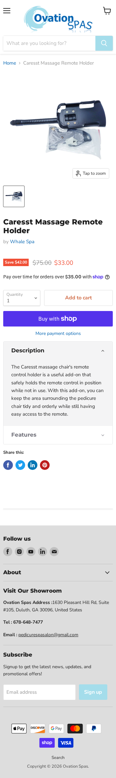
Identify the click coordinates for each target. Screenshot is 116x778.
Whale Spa (22, 241)
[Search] (104, 43)
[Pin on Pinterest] (45, 465)
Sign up (93, 692)
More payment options (58, 333)
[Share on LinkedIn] (32, 465)
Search (58, 758)
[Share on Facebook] (8, 465)
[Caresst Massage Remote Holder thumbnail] (14, 196)
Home (9, 63)
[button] (58, 350)
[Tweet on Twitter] (20, 465)
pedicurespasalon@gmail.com (48, 635)
